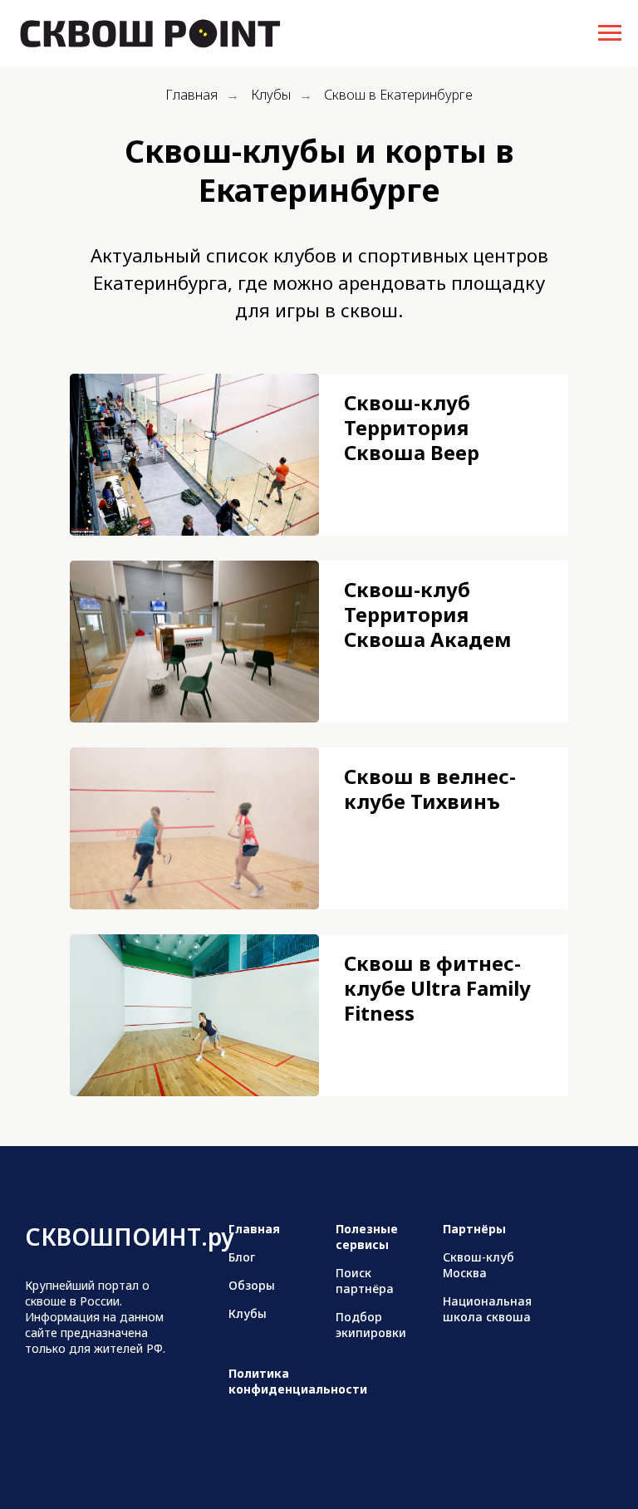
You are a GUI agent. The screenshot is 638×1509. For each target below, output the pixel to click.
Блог (241, 1257)
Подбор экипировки (371, 1324)
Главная (191, 95)
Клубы (271, 95)
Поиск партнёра (365, 1280)
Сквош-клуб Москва (478, 1265)
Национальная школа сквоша (487, 1309)
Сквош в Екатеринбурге (398, 95)
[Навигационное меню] (609, 33)
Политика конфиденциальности (297, 1381)
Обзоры (251, 1285)
